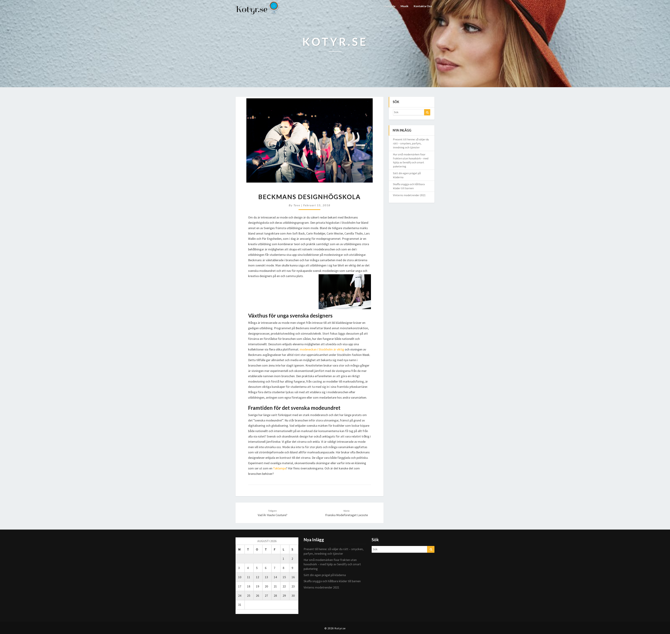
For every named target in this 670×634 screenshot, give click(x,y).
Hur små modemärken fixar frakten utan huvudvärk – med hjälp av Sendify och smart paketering (332, 564)
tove (296, 205)
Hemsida (389, 6)
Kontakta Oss (423, 6)
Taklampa (279, 468)
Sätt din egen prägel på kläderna (325, 575)
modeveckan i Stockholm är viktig (322, 349)
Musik (404, 6)
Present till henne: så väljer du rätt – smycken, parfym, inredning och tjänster (411, 143)
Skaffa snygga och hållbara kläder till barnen (332, 581)
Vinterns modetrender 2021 (409, 195)
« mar (239, 612)
